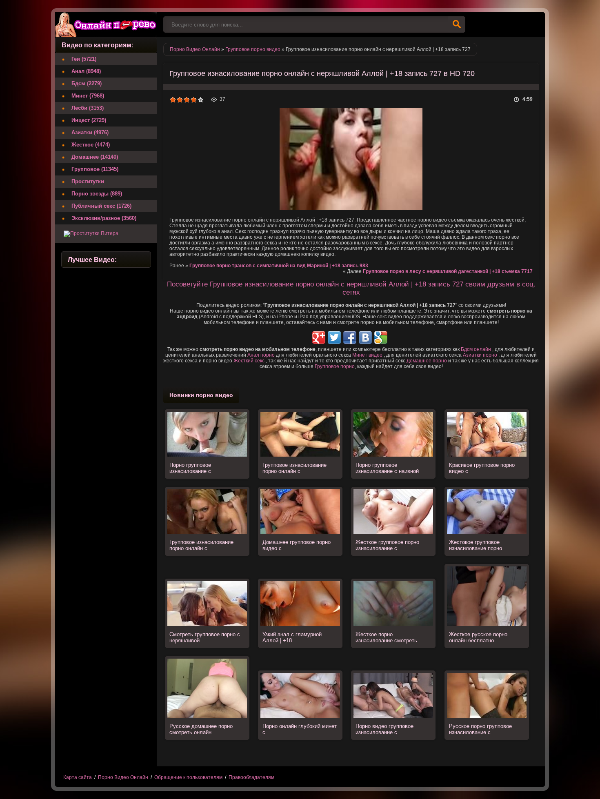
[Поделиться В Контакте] (365, 337)
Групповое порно (335, 366)
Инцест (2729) (88, 120)
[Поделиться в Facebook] (349, 337)
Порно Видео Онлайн (123, 777)
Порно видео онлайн (106, 24)
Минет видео (367, 355)
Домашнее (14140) (94, 157)
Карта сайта (77, 777)
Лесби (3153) (87, 108)
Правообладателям (251, 777)
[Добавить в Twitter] (334, 337)
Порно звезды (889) (96, 194)
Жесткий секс (248, 361)
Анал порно (261, 355)
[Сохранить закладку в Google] (380, 337)
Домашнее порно (427, 361)
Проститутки (87, 181)
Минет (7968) (87, 96)
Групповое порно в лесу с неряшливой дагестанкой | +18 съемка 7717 (448, 271)
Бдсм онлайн (476, 349)
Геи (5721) (83, 59)
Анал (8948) (86, 71)
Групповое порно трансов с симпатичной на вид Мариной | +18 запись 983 (278, 266)
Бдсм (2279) (86, 83)
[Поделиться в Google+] (318, 337)
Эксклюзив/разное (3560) (103, 218)
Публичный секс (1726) (101, 206)
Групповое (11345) (94, 169)
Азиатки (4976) (90, 132)
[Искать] (456, 24)
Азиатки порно (480, 355)
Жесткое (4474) (90, 145)
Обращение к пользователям (188, 777)
